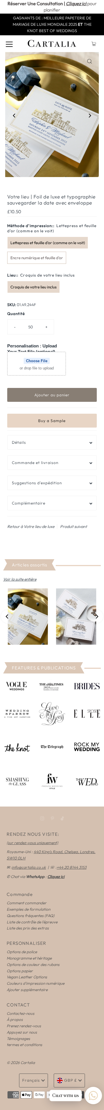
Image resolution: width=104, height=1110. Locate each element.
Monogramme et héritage (29, 958)
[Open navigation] (9, 44)
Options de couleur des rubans (33, 964)
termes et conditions (24, 1044)
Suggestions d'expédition (37, 482)
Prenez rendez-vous (24, 1025)
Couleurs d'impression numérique (35, 983)
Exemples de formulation (28, 909)
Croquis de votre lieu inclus (33, 287)
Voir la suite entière (19, 579)
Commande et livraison (35, 462)
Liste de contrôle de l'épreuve (32, 922)
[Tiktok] (62, 818)
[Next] (89, 115)
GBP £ (70, 1080)
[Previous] (14, 115)
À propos (15, 1019)
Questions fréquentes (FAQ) (30, 915)
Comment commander (27, 902)
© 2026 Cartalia (21, 1062)
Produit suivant (73, 526)
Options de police (22, 951)
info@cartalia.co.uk (29, 867)
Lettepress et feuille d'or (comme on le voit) (47, 242)
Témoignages (18, 1038)
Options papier (20, 970)
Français (31, 1080)
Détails (19, 442)
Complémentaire (28, 503)
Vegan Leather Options (27, 977)
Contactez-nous (20, 1013)
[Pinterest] (52, 818)
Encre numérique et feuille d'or (36, 257)
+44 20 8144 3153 (71, 867)
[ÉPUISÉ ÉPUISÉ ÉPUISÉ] (52, 616)
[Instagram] (42, 818)
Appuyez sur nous (22, 1032)
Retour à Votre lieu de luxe (31, 526)
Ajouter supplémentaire (27, 989)
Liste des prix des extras (28, 928)
